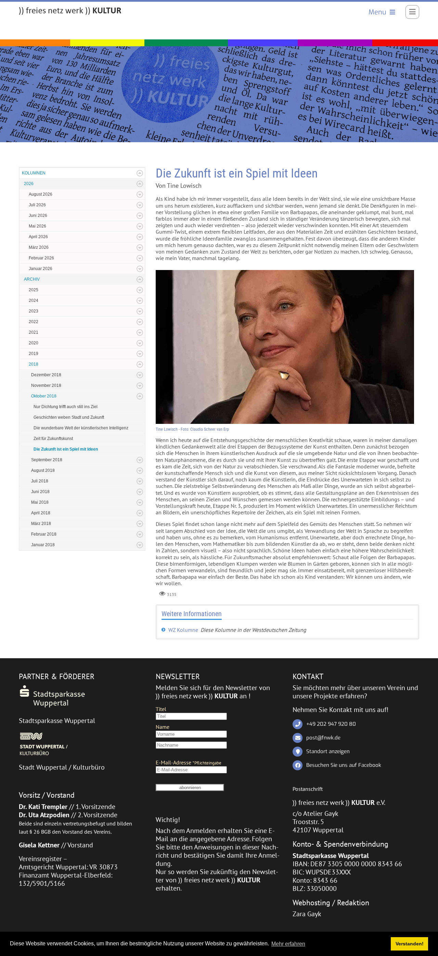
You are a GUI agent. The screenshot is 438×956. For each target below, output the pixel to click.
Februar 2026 (41, 258)
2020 (33, 343)
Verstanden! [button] (410, 943)
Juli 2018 (39, 481)
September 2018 (46, 459)
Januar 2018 (43, 544)
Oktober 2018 (43, 396)
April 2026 (38, 236)
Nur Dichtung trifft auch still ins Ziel (66, 406)
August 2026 (40, 194)
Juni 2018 (40, 491)
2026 (29, 183)
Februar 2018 (43, 534)
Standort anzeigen (328, 751)
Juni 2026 (38, 215)
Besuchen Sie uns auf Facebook (343, 765)
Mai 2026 (37, 226)
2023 (33, 311)
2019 (33, 353)
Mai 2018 (40, 502)
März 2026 (39, 247)
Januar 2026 (40, 268)
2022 (33, 321)
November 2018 (46, 385)
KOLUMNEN (34, 173)
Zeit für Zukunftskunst (53, 438)
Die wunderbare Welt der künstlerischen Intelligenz (81, 428)
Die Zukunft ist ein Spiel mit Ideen (66, 449)
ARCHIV (32, 279)
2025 (33, 289)
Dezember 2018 (46, 374)
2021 (33, 332)
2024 (33, 300)
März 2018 (41, 523)
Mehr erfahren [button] (288, 944)
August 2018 (43, 470)
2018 (33, 364)
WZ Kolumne (183, 629)
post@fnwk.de (323, 737)
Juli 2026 (37, 205)
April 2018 (40, 513)
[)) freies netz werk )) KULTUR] (70, 11)
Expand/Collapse (140, 173)
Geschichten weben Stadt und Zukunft (69, 417)
